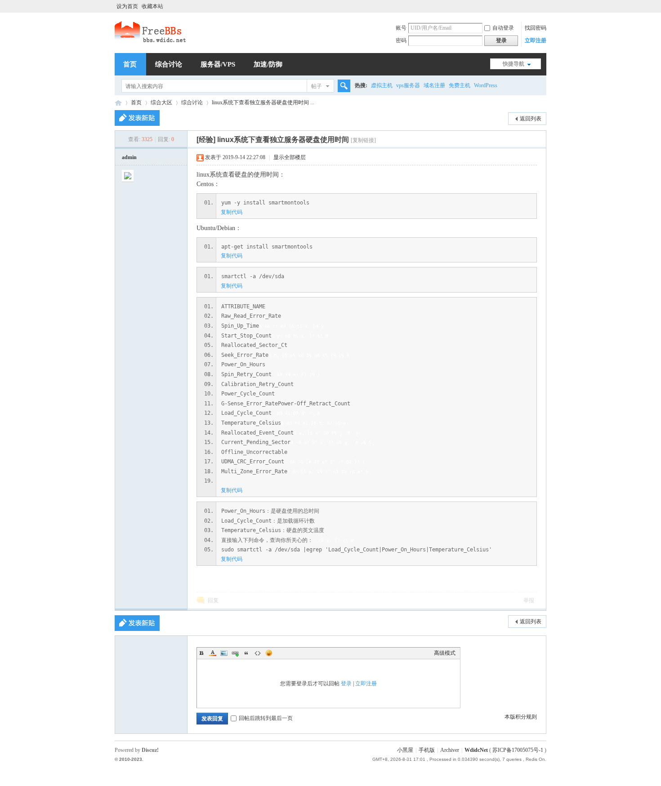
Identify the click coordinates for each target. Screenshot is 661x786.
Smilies (268, 652)
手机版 (427, 750)
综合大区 (161, 102)
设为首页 (127, 6)
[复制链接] (363, 140)
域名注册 (434, 85)
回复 (213, 600)
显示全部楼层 (289, 157)
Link (235, 652)
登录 (346, 683)
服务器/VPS (218, 64)
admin (129, 157)
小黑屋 (405, 750)
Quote (246, 652)
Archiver (449, 750)
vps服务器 (408, 85)
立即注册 (535, 40)
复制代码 (231, 212)
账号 (401, 28)
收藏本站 (152, 6)
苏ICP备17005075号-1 (517, 750)
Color (212, 652)
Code (257, 652)
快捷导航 (513, 64)
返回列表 (530, 118)
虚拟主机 (382, 85)
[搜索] (342, 86)
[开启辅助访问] (544, 6)
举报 (528, 600)
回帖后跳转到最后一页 (266, 718)
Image (223, 652)
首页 (130, 64)
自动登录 (503, 28)
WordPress (485, 85)
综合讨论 (168, 64)
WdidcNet (476, 750)
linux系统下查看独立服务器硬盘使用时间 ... (263, 102)
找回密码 (535, 28)
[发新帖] (137, 118)
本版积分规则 (521, 717)
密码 (401, 40)
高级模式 (445, 653)
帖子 (316, 86)
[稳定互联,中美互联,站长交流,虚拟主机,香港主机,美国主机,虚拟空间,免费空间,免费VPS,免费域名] (151, 41)
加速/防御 (268, 64)
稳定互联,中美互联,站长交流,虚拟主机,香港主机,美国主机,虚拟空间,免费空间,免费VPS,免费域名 (118, 102)
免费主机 (459, 85)
